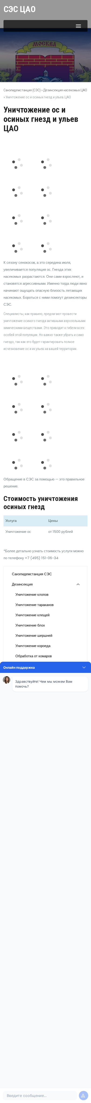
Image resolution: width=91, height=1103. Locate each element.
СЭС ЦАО (20, 9)
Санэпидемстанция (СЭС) (22, 90)
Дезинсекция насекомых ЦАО (65, 90)
